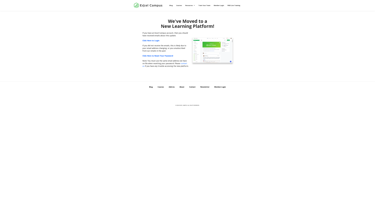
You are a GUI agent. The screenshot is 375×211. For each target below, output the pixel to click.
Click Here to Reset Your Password (157, 56)
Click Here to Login (150, 40)
